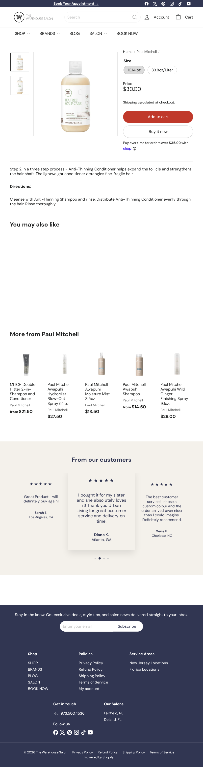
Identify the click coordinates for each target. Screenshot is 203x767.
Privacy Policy (91, 663)
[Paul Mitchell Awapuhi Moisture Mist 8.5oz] (101, 383)
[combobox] (102, 17)
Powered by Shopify (99, 757)
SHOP (20, 33)
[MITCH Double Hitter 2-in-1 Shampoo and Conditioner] (26, 383)
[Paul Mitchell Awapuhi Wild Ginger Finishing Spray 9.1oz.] (176, 386)
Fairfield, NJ (114, 713)
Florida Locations (144, 669)
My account (89, 688)
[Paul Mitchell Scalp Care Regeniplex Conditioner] (23, 276)
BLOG (75, 33)
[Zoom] (75, 94)
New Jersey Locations (148, 663)
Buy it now (158, 131)
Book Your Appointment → (76, 3)
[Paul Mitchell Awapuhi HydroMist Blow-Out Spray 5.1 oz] (64, 386)
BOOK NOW (127, 33)
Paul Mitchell (147, 52)
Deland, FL (113, 719)
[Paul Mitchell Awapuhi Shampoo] (139, 381)
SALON (96, 33)
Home (127, 52)
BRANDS (48, 33)
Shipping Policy (92, 675)
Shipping (130, 102)
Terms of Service (93, 682)
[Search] (135, 17)
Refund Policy (90, 669)
